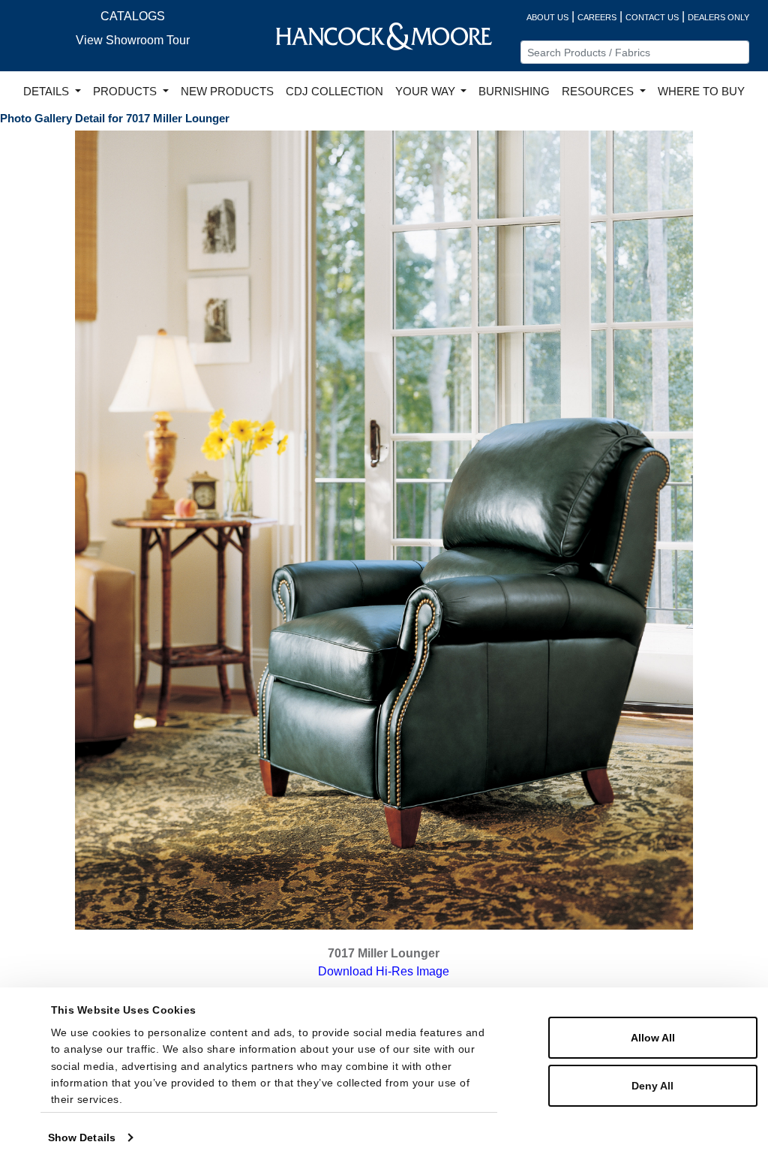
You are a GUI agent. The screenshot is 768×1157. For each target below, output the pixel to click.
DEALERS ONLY (718, 17)
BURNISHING (514, 92)
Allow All (653, 1038)
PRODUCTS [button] (126, 92)
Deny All (653, 1086)
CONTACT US (652, 17)
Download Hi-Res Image (383, 971)
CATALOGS (132, 16)
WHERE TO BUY (701, 92)
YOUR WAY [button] (426, 92)
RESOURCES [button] (599, 92)
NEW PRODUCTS (227, 92)
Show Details (82, 1137)
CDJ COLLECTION (334, 92)
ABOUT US (547, 17)
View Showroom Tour (133, 40)
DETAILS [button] (47, 92)
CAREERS (597, 17)
